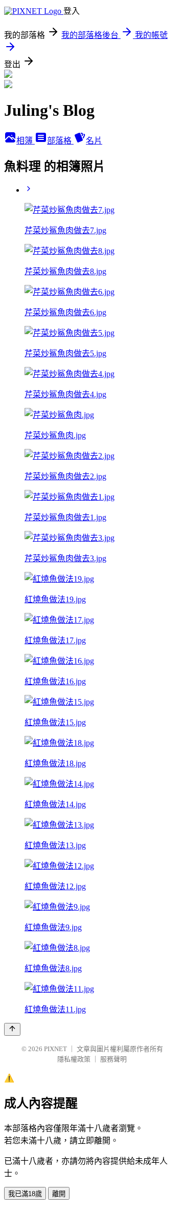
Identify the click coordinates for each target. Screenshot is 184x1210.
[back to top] (12, 1029)
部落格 (60, 140)
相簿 (25, 140)
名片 (94, 140)
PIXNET (55, 1049)
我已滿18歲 (25, 1194)
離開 (58, 1194)
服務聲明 (113, 1059)
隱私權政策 (73, 1059)
